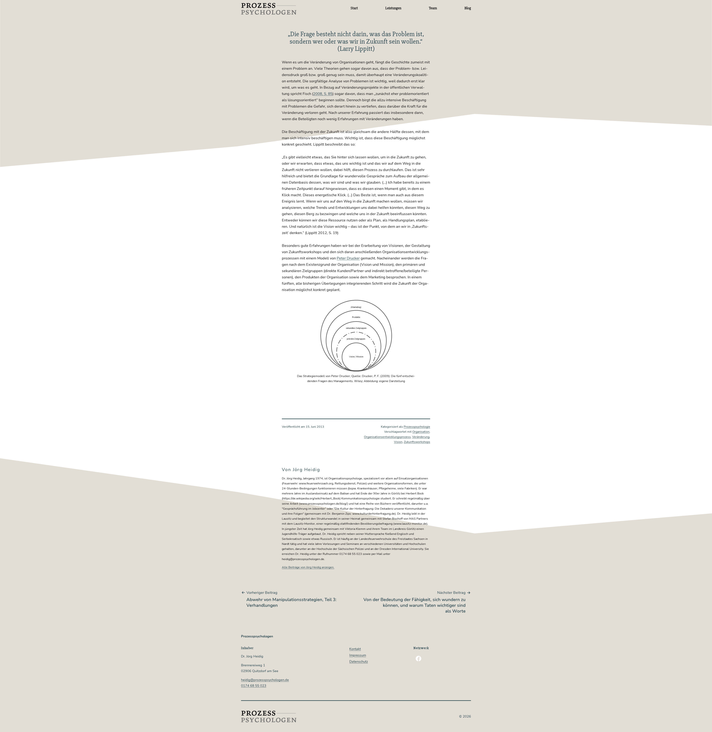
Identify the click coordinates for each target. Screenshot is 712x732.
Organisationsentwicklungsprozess (387, 437)
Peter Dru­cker (348, 258)
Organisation (420, 432)
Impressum (357, 655)
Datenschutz (358, 661)
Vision (398, 442)
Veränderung (420, 437)
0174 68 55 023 (253, 685)
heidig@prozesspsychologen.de (265, 680)
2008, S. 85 (322, 93)
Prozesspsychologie (417, 427)
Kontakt (355, 649)
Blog (467, 8)
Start (354, 8)
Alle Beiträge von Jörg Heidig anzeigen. (308, 567)
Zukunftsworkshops (417, 442)
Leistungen (393, 8)
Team (433, 8)
